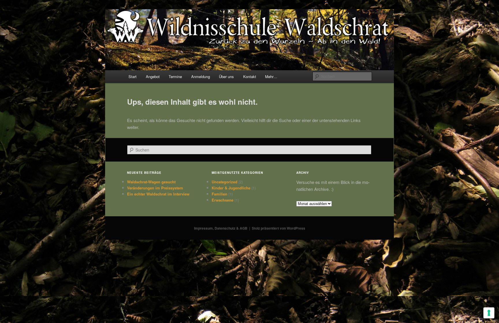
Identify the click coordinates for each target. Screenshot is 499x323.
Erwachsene (222, 200)
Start (133, 76)
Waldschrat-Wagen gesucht (151, 181)
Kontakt (249, 76)
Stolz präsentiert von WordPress (278, 228)
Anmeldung (200, 76)
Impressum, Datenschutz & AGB (220, 228)
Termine (175, 76)
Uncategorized (224, 181)
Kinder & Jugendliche (231, 188)
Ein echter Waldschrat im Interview (158, 194)
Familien (219, 194)
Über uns (226, 76)
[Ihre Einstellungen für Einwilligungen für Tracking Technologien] (488, 312)
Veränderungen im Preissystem (155, 188)
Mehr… (271, 76)
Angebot (153, 76)
